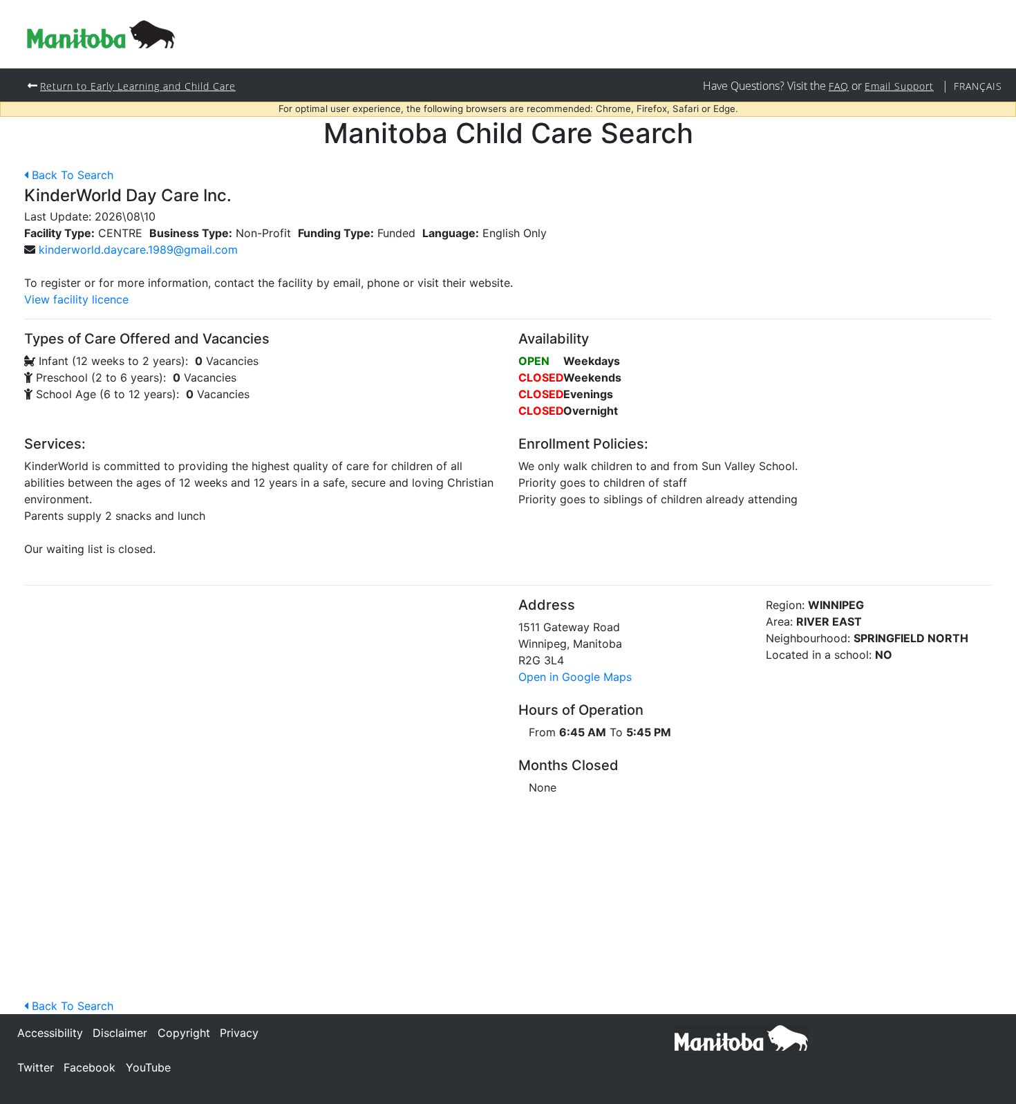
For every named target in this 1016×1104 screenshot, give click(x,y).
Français (978, 86)
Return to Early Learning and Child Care (138, 86)
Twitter (35, 1067)
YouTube (148, 1067)
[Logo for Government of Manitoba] (101, 34)
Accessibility (50, 1033)
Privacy (239, 1033)
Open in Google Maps (575, 677)
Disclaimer (120, 1033)
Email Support (899, 86)
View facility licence (76, 299)
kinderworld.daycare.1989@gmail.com (138, 249)
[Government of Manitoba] (741, 1037)
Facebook (89, 1067)
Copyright (184, 1033)
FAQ (839, 86)
